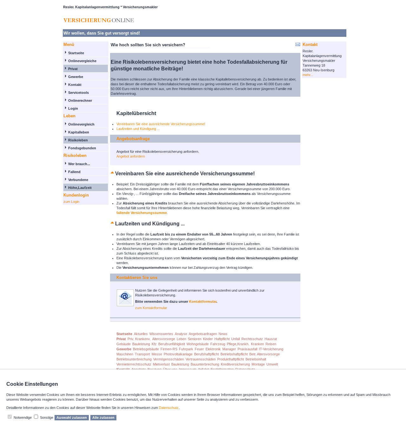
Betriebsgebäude (146, 349)
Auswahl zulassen (71, 417)
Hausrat (271, 339)
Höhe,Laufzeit (80, 188)
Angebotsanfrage (133, 138)
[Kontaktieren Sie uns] (125, 305)
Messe (157, 354)
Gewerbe (75, 77)
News (223, 334)
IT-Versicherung (271, 349)
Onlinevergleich (81, 124)
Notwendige (23, 417)
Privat (73, 69)
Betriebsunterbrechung (134, 359)
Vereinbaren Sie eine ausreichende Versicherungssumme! (160, 124)
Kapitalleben (78, 132)
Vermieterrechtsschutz (133, 364)
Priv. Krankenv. (139, 339)
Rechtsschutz (252, 339)
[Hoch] (112, 173)
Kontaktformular (202, 301)
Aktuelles (141, 334)
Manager (229, 349)
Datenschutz (169, 408)
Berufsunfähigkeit (171, 344)
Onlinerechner (80, 100)
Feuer (199, 349)
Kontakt (75, 85)
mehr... (308, 75)
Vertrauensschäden (201, 359)
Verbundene (78, 180)
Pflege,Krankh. (238, 344)
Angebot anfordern (130, 156)
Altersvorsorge (163, 339)
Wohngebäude (198, 344)
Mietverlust (161, 364)
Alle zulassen (103, 417)
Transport (142, 354)
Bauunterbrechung (205, 364)
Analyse (181, 334)
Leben (181, 339)
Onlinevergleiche (82, 61)
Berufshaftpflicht (206, 354)
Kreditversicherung (235, 364)
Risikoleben (78, 140)
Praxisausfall (247, 349)
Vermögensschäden (168, 359)
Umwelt (272, 364)
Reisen (270, 344)
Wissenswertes (161, 334)
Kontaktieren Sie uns (136, 277)
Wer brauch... (79, 164)
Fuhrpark (186, 349)
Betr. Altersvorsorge (264, 354)
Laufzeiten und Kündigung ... (138, 129)
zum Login (71, 202)
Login (73, 108)
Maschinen (124, 354)
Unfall (235, 339)
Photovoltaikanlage (178, 354)
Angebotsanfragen (203, 334)
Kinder (208, 339)
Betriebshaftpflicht (234, 354)
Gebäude (123, 344)
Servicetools (78, 92)
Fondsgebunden (82, 148)
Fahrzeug (217, 344)
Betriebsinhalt (256, 359)
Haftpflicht (222, 339)
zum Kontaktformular (151, 308)
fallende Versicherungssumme (141, 213)
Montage (258, 364)
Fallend (74, 172)
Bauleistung (141, 344)
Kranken (257, 344)
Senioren (194, 339)
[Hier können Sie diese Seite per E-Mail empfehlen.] (297, 46)
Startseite (76, 53)
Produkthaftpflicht (230, 359)
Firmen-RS (168, 349)
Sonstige (46, 417)
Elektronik (213, 349)
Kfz (154, 344)
